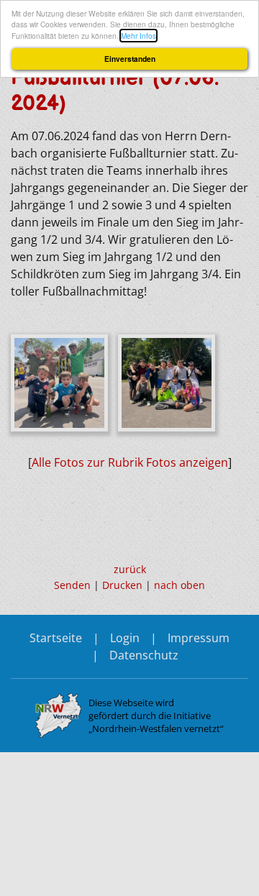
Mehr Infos (138, 35)
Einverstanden (129, 59)
